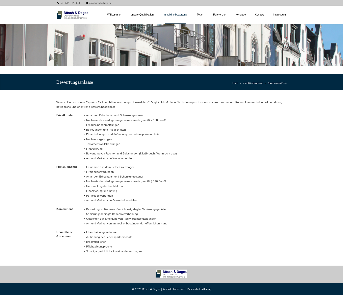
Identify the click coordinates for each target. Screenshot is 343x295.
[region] (171, 45)
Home (235, 83)
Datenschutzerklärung (199, 289)
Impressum (179, 289)
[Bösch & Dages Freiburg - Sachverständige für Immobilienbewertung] (76, 15)
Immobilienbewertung (253, 83)
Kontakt (167, 289)
